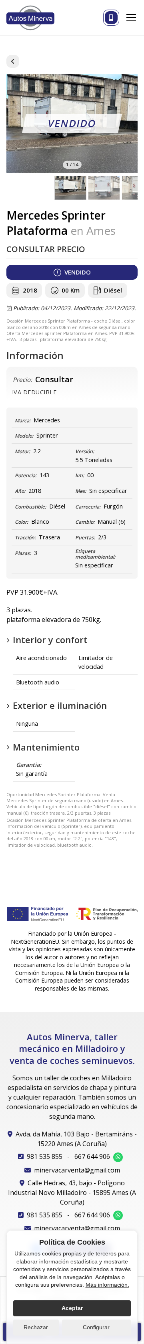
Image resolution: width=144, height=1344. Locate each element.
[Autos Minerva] (30, 17)
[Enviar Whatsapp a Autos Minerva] (118, 1157)
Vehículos (12, 61)
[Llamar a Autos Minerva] (111, 17)
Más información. (107, 1284)
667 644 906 (92, 1156)
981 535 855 (44, 1156)
